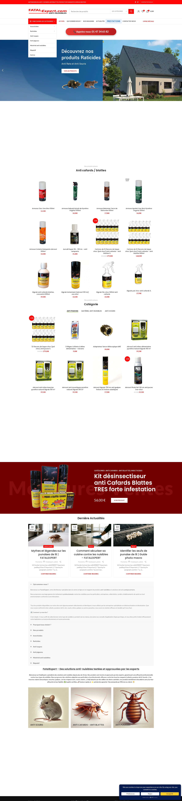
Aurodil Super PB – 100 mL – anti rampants (75, 250)
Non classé (48, 546)
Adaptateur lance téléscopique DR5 (107, 347)
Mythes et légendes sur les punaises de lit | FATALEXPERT (48, 554)
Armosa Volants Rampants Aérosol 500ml (43, 250)
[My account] (138, 11)
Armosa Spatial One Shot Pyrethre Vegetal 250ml (139, 209)
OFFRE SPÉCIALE (148, 21)
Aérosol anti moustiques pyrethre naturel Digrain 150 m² (75, 388)
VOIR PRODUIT (119, 500)
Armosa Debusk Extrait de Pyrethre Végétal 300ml (75, 209)
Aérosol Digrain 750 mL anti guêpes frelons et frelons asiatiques (107, 388)
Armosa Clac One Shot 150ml (43, 208)
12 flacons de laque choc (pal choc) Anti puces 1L (43, 348)
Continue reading (48, 574)
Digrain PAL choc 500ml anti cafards (107, 293)
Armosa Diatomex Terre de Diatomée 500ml (107, 209)
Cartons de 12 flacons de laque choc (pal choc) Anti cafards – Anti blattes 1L (107, 251)
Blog (91, 546)
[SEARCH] (131, 11)
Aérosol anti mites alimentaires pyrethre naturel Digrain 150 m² (139, 348)
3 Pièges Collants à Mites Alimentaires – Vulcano (75, 348)
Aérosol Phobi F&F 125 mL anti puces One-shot (139, 388)
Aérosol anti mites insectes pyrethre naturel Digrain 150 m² (43, 388)
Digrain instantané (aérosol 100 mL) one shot (75, 293)
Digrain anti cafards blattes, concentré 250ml (43, 293)
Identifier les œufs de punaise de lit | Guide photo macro (133, 554)
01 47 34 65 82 (100, 31)
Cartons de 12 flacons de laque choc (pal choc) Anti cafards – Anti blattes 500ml (139, 251)
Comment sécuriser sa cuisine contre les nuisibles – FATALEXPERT (91, 554)
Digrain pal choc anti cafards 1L (139, 291)
